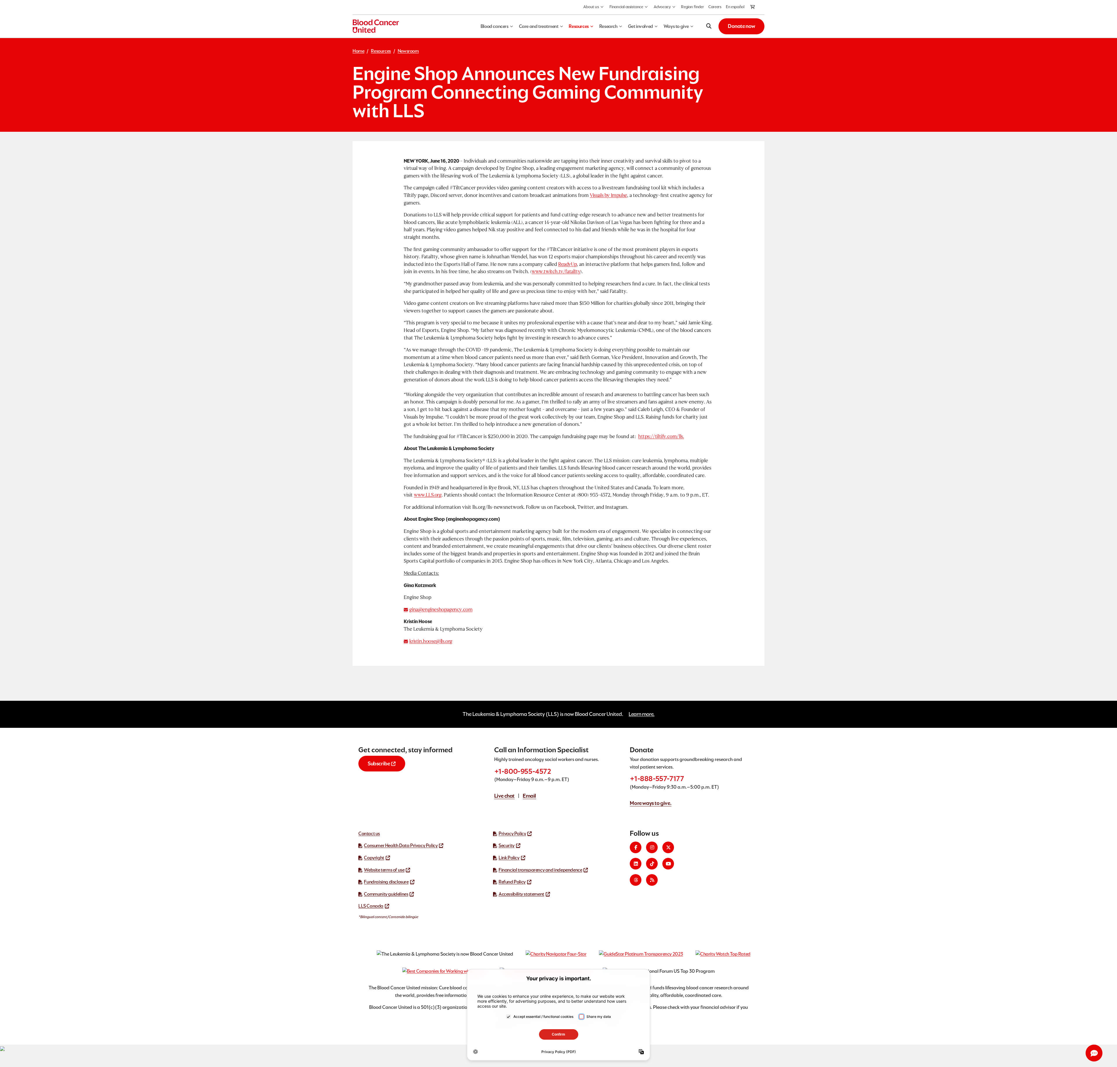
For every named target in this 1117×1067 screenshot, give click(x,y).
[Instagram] (652, 847)
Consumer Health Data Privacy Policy (400, 845)
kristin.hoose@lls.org (430, 641)
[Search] (709, 26)
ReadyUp (567, 264)
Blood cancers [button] (494, 26)
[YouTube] (668, 863)
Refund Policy (512, 882)
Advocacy (662, 6)
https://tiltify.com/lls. (661, 436)
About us (591, 6)
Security (507, 845)
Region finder (692, 6)
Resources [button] (578, 26)
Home (358, 51)
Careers (714, 6)
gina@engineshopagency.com (440, 609)
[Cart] (753, 7)
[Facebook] (635, 847)
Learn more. (641, 714)
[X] (668, 847)
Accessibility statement (521, 894)
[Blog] (652, 880)
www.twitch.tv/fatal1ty (556, 271)
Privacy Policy (512, 834)
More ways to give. (650, 803)
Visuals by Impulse (608, 195)
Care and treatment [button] (538, 26)
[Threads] (635, 880)
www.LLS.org (428, 495)
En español (735, 6)
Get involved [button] (640, 26)
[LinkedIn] (635, 863)
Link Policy (509, 858)
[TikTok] (652, 863)
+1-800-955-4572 (522, 771)
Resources (381, 51)
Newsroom (408, 51)
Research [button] (608, 26)
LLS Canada (370, 906)
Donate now (741, 26)
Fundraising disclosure (386, 882)
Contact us (369, 834)
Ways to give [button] (676, 26)
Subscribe (379, 763)
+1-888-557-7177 (657, 778)
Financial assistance (626, 6)
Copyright (374, 858)
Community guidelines (386, 894)
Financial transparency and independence (540, 870)
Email (529, 795)
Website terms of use (384, 870)
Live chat (504, 795)
